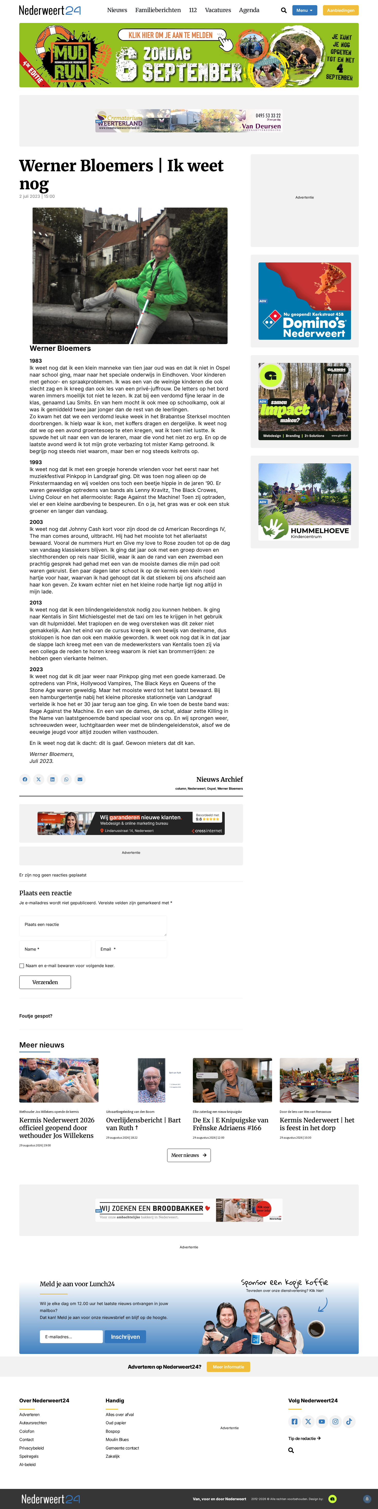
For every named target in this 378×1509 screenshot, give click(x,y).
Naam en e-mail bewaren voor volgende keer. (70, 965)
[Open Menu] (311, 10)
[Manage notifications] (367, 1499)
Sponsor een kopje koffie (284, 1282)
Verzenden (45, 982)
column (180, 788)
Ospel (211, 788)
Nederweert (196, 788)
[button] (25, 779)
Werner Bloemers (230, 788)
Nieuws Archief (219, 779)
